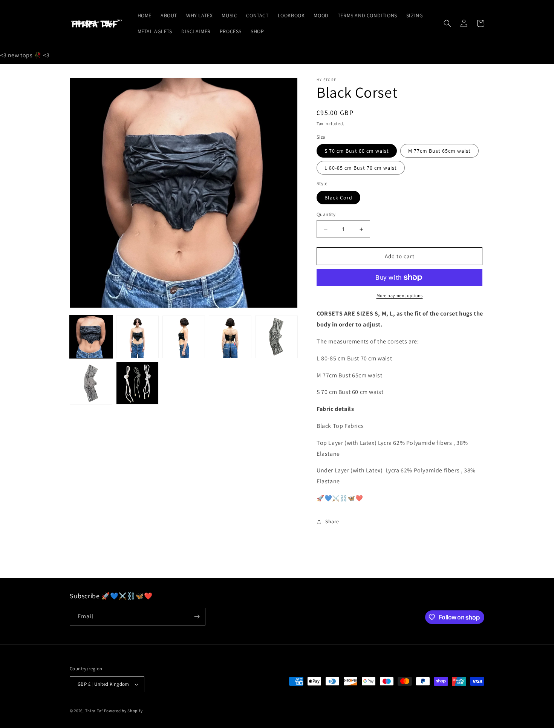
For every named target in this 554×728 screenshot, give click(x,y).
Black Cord (338, 197)
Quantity (326, 214)
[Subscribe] (196, 616)
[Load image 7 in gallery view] (137, 383)
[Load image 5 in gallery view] (276, 337)
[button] (447, 23)
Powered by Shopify (123, 710)
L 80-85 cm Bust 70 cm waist (360, 167)
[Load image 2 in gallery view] (137, 337)
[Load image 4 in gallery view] (230, 337)
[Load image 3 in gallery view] (183, 337)
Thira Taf (94, 710)
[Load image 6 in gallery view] (91, 383)
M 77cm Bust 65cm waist (439, 150)
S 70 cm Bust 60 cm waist (356, 150)
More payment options (399, 295)
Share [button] (332, 521)
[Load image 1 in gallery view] (91, 337)
